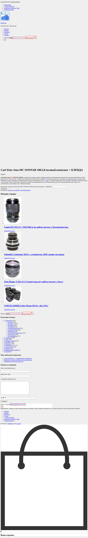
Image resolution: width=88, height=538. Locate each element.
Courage (18, 423)
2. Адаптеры (7, 337)
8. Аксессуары (8, 347)
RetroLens (3, 23)
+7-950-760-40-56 (9, 6)
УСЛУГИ (7, 351)
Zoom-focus (11, 323)
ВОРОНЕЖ (7, 5)
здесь (74, 179)
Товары (6, 30)
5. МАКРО (7, 342)
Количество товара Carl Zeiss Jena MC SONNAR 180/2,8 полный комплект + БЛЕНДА (26, 186)
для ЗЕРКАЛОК (12, 330)
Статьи (6, 33)
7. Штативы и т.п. (9, 345)
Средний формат (25, 190)
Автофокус (11, 325)
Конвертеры (11, 331)
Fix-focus (10, 190)
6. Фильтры (7, 344)
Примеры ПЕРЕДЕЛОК (11, 350)
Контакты (7, 32)
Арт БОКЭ (16, 190)
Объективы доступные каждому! (13, 361)
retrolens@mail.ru (9, 9)
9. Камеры (7, 348)
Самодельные (12, 334)
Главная (6, 29)
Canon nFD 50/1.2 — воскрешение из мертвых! (18, 358)
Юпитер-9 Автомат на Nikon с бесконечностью (18, 360)
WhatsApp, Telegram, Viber (11, 8)
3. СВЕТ (6, 339)
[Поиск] (2, 406)
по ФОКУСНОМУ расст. (15, 333)
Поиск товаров (5, 404)
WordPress (10, 423)
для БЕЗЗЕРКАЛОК (13, 328)
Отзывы (6, 35)
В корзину (4, 188)
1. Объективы (8, 320)
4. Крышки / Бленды (10, 341)
